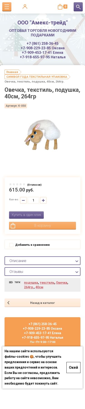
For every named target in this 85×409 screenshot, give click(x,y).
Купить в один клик (26, 215)
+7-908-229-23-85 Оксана (43, 48)
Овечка (61, 282)
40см (39, 287)
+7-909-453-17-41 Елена (42, 52)
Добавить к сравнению (32, 244)
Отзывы (16, 271)
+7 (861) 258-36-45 (42, 43)
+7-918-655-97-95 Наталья (43, 57)
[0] (60, 6)
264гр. (29, 287)
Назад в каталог (42, 303)
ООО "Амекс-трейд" (42, 22)
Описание (18, 260)
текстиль (47, 282)
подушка (31, 282)
